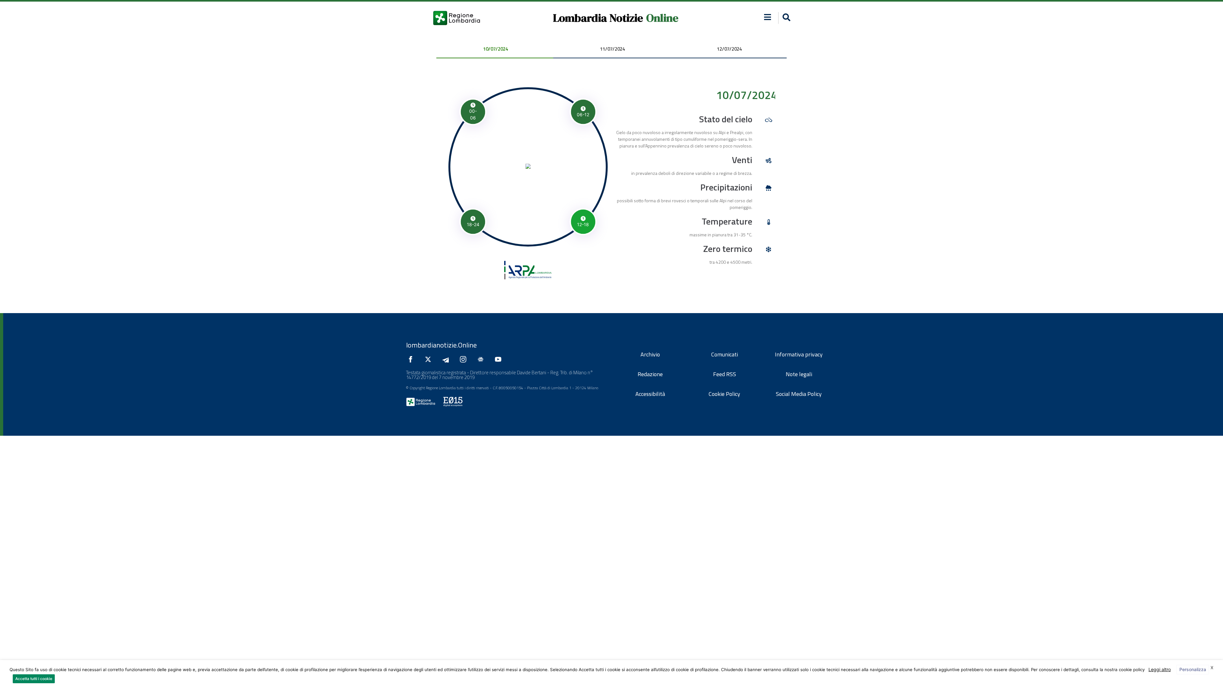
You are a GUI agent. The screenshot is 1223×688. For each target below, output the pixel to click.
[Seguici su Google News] (482, 359)
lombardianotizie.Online (441, 345)
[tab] (494, 49)
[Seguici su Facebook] (412, 359)
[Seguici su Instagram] (464, 359)
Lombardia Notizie (598, 17)
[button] (768, 17)
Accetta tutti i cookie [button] (33, 678)
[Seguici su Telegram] (447, 359)
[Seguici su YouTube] (499, 359)
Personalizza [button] (1192, 669)
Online (662, 17)
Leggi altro (1159, 669)
